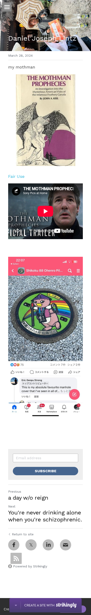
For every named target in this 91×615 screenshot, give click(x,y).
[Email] (65, 544)
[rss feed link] (16, 558)
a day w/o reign (28, 498)
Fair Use (16, 176)
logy (28, 176)
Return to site (23, 534)
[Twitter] (31, 544)
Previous (14, 491)
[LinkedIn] (48, 544)
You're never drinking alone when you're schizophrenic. (45, 516)
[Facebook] (13, 544)
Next (11, 506)
